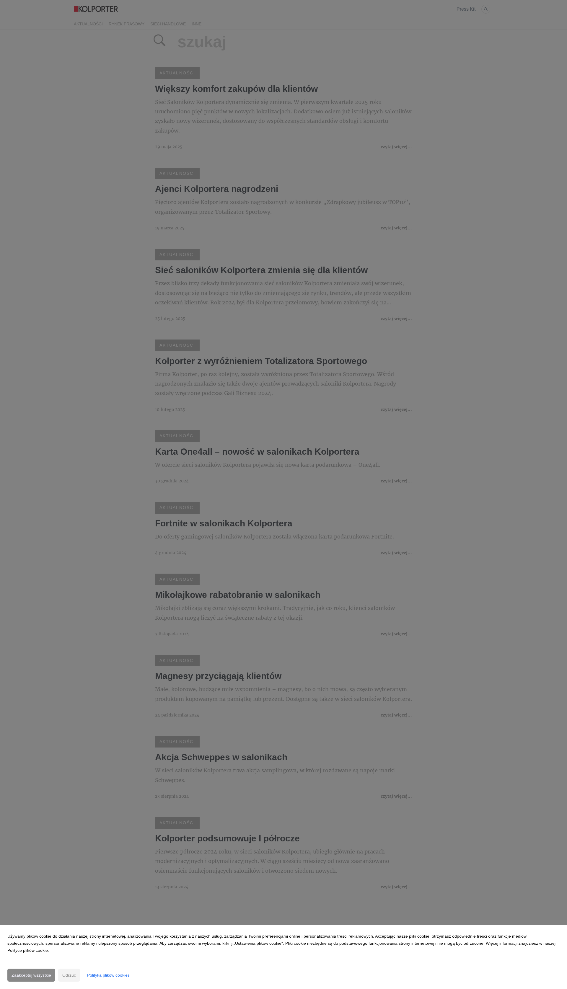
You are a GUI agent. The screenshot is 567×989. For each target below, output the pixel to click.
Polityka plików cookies (108, 975)
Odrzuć (69, 975)
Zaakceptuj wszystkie (31, 975)
